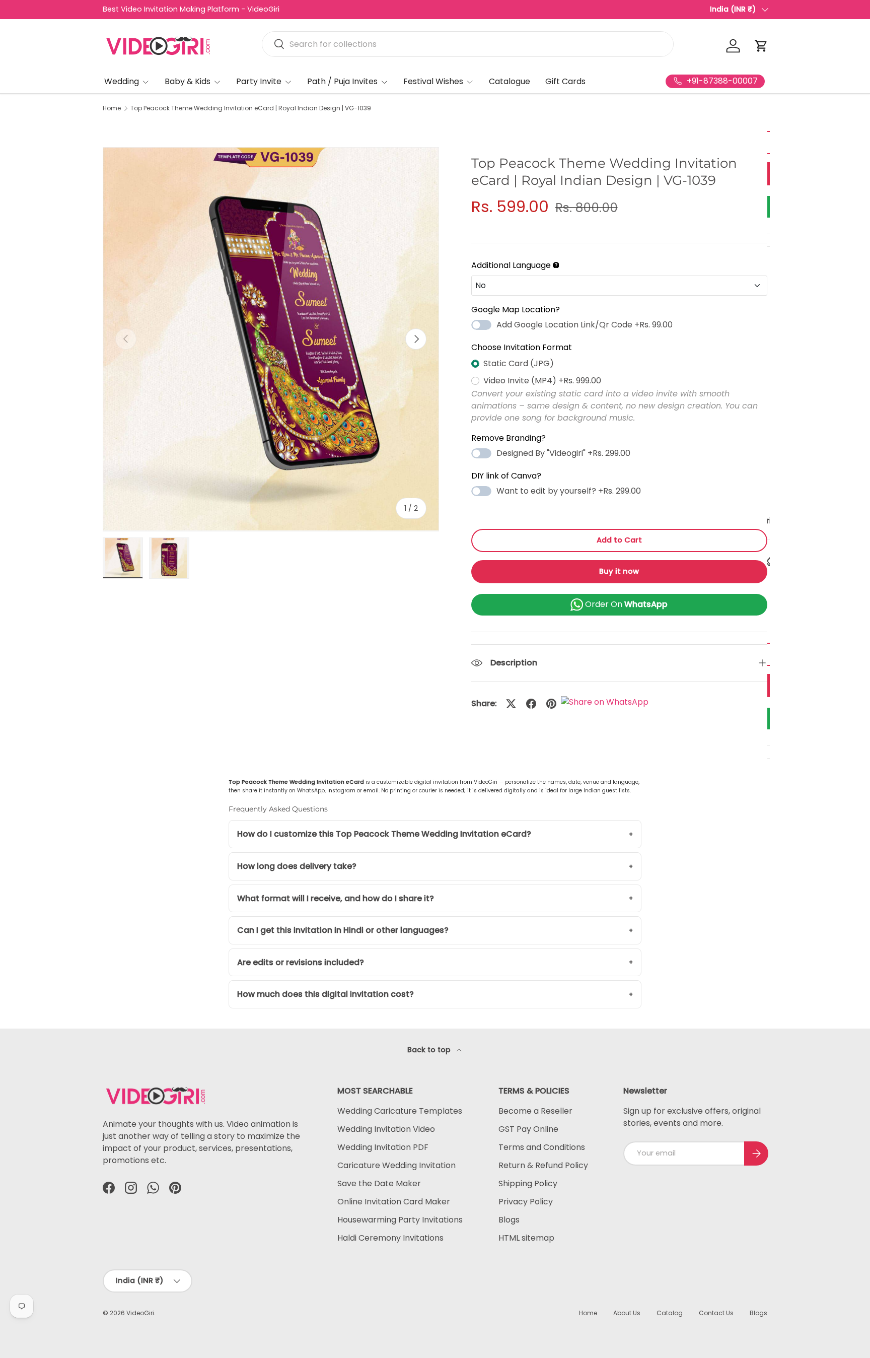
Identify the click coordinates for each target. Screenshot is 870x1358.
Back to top (430, 1050)
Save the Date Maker (379, 1183)
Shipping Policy (527, 1183)
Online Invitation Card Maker (393, 1201)
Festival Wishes (433, 81)
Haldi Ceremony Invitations (390, 1238)
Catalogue (509, 81)
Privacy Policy (525, 1201)
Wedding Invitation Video (386, 1129)
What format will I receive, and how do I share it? (335, 898)
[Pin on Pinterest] (551, 704)
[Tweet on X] (511, 704)
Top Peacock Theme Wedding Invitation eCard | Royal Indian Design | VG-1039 (250, 108)
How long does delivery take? (296, 866)
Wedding (121, 81)
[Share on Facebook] (531, 704)
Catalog (670, 1313)
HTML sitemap (526, 1238)
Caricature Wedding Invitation (396, 1165)
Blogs (509, 1220)
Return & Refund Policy (543, 1165)
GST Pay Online (528, 1129)
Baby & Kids (187, 81)
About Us (626, 1313)
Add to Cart (619, 540)
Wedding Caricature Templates (399, 1111)
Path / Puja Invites (342, 81)
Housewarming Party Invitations (400, 1220)
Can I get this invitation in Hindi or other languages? (343, 930)
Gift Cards (565, 81)
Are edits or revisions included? (300, 962)
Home (112, 108)
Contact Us (716, 1313)
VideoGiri (140, 1313)
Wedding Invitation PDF (382, 1147)
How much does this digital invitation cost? (325, 994)
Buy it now (619, 571)
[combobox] (467, 44)
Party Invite (258, 81)
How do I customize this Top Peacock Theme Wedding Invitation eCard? (384, 834)
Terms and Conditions (541, 1147)
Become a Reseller (535, 1111)
